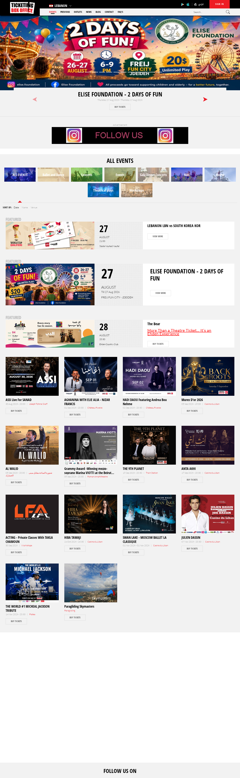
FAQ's (120, 12)
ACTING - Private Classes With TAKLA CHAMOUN (29, 539)
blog (98, 12)
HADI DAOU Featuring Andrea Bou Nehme (145, 401)
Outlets (78, 12)
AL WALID (12, 468)
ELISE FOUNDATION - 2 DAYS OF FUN (120, 94)
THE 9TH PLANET (133, 468)
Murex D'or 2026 (192, 399)
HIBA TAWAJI (72, 537)
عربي (201, 4)
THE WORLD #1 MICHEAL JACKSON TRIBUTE (28, 608)
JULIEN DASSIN (191, 537)
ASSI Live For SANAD (19, 399)
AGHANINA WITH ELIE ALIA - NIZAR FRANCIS (87, 401)
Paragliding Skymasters (79, 606)
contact (109, 12)
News (89, 12)
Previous (65, 12)
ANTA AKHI (189, 468)
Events (52, 12)
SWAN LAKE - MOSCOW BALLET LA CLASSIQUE (144, 539)
